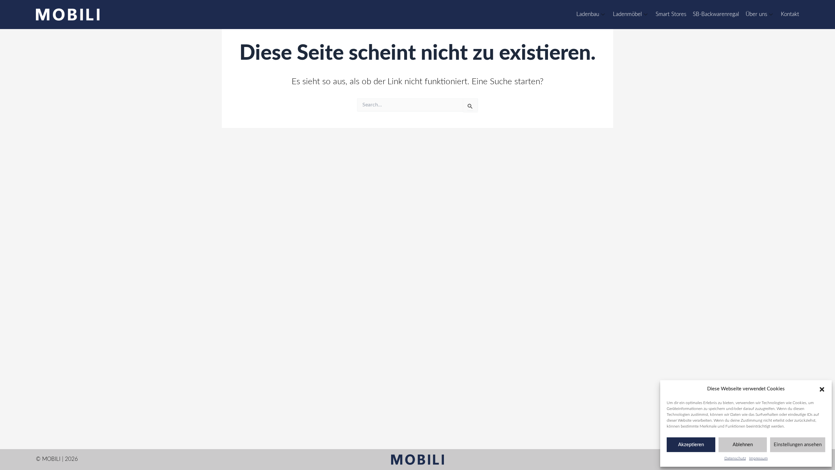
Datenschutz (735, 458)
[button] (822, 389)
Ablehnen (743, 444)
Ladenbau (587, 14)
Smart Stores (671, 14)
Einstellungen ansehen (798, 444)
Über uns (756, 14)
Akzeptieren (691, 444)
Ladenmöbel (627, 14)
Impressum (758, 458)
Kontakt (790, 14)
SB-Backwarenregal (716, 14)
